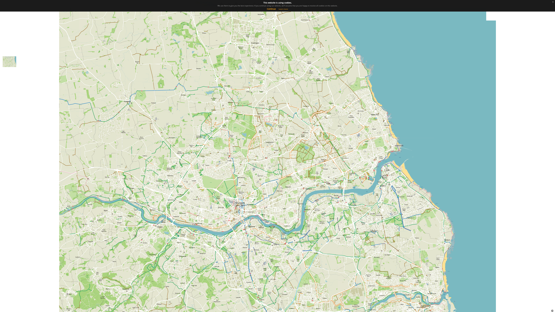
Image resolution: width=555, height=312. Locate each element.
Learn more (283, 9)
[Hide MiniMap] (4, 47)
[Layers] (4, 22)
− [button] (4, 15)
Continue (271, 9)
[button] (4, 28)
